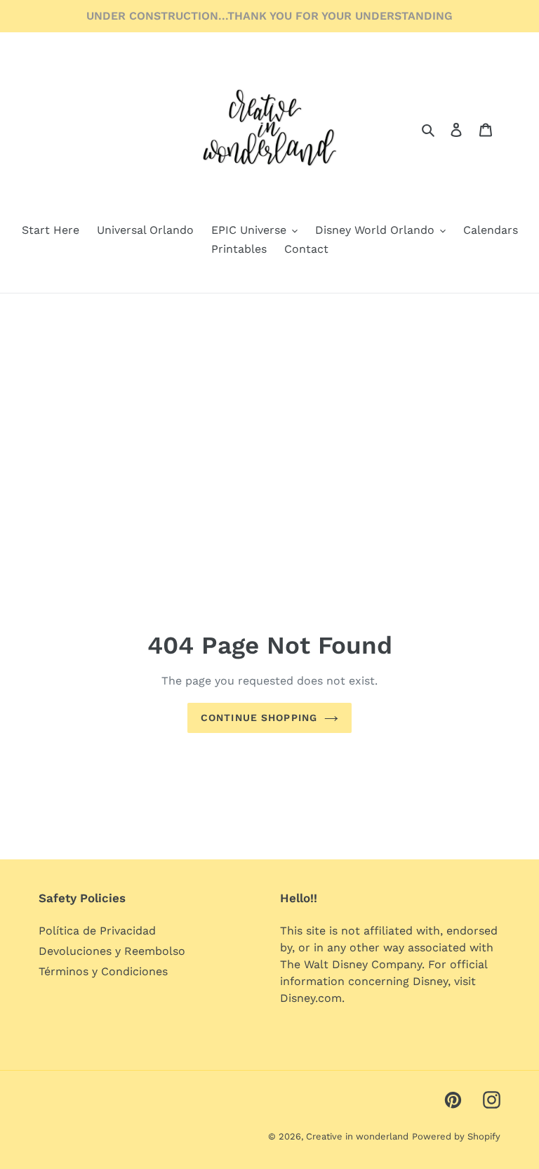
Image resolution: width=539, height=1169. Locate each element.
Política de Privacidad (97, 930)
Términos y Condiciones (103, 971)
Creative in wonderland (357, 1136)
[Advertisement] (269, 398)
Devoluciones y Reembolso (112, 951)
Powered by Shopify (456, 1136)
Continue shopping (259, 717)
